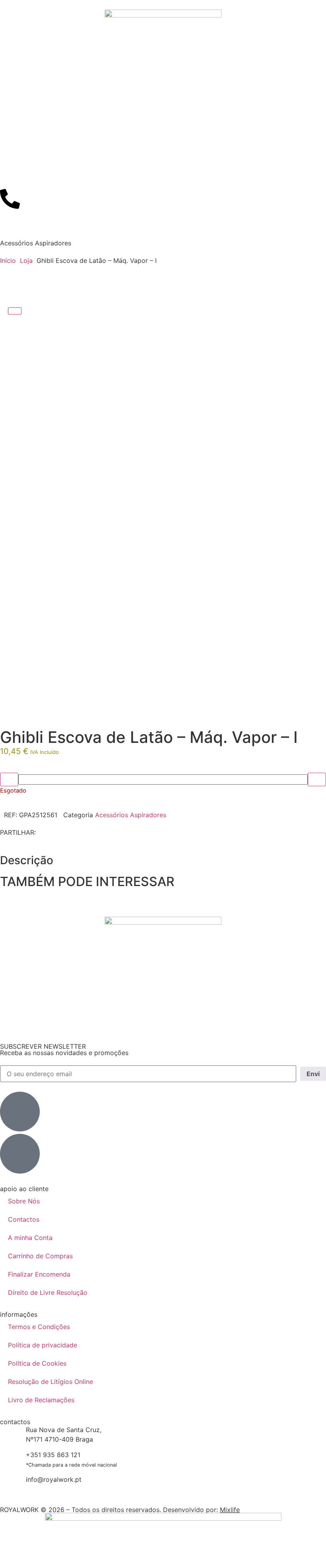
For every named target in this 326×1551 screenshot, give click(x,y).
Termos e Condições (39, 1327)
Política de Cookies (37, 1363)
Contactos (23, 1219)
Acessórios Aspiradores (35, 243)
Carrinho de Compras (40, 1256)
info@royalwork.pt (54, 1479)
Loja (26, 260)
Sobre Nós (24, 1201)
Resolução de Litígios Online (50, 1382)
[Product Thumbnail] (14, 311)
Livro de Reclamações (41, 1400)
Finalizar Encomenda (39, 1274)
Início (8, 260)
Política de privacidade (42, 1345)
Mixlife (230, 1510)
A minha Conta (30, 1238)
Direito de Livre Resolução (47, 1292)
